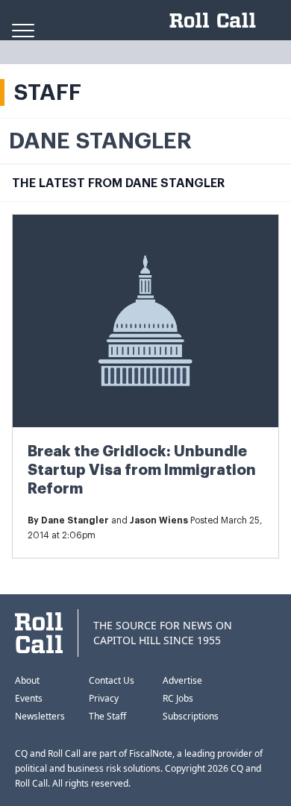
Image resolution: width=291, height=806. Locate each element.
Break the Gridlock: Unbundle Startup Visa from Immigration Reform (142, 470)
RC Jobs (178, 698)
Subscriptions (191, 716)
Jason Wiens (159, 520)
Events (29, 698)
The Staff (107, 716)
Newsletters (40, 716)
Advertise (182, 680)
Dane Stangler (75, 520)
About (27, 680)
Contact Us (111, 680)
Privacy (104, 698)
